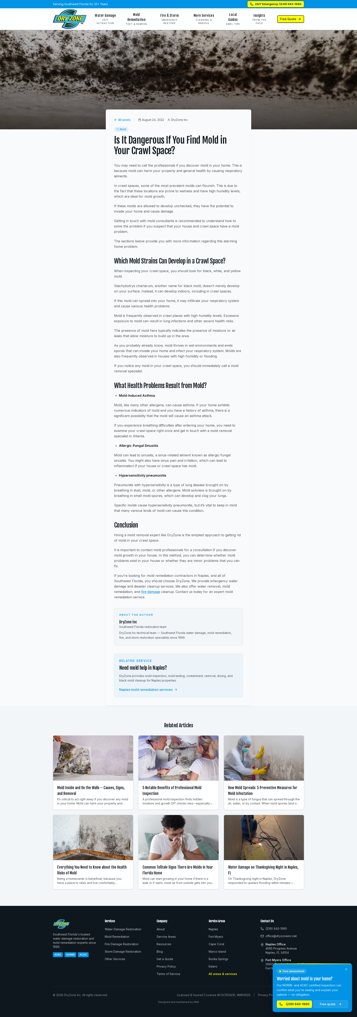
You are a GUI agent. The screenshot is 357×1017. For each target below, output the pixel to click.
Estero (213, 966)
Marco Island (217, 951)
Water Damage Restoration (123, 929)
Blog (160, 951)
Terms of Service (168, 974)
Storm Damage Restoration (123, 951)
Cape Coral (216, 944)
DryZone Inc (128, 622)
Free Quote (288, 19)
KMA (196, 1002)
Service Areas (166, 936)
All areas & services (223, 974)
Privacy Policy (166, 966)
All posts (124, 119)
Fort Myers (216, 936)
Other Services (115, 959)
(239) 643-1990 (297, 1004)
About (161, 929)
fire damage (150, 592)
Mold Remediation (117, 936)
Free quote (328, 1004)
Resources (164, 944)
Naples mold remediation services (146, 690)
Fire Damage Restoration (121, 944)
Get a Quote (165, 959)
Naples (213, 929)
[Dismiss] (346, 969)
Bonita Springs (218, 959)
